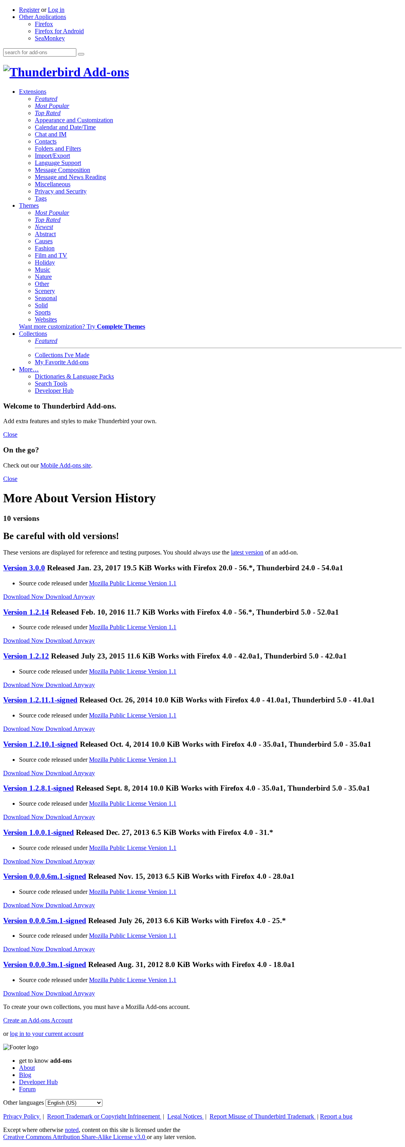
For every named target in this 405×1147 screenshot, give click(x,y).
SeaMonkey (50, 38)
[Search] (81, 54)
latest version (247, 552)
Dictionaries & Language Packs (74, 376)
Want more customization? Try (82, 326)
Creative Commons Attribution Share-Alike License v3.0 (75, 1137)
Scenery (45, 291)
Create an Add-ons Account (37, 1020)
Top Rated (48, 113)
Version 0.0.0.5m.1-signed (44, 920)
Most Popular (52, 105)
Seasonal (46, 298)
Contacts (46, 141)
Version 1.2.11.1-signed (40, 700)
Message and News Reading (70, 177)
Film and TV (51, 255)
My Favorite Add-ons (62, 362)
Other (42, 283)
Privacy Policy (22, 1116)
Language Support (58, 162)
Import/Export (52, 155)
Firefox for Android (59, 31)
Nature (43, 276)
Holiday (45, 262)
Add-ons (105, 72)
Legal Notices (185, 1116)
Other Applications (42, 16)
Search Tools (51, 383)
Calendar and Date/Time (65, 127)
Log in (56, 9)
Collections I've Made (62, 355)
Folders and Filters (58, 148)
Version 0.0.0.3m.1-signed (44, 964)
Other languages (23, 1102)
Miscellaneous (52, 184)
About (27, 1067)
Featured (46, 98)
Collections (33, 333)
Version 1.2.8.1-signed (38, 788)
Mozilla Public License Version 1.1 (132, 583)
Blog (25, 1074)
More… (29, 369)
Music (42, 269)
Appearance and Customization (74, 120)
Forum (27, 1089)
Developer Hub (54, 390)
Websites (46, 319)
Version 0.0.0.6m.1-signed (44, 876)
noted (72, 1129)
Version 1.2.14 (26, 612)
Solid (41, 305)
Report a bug (336, 1116)
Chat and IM (50, 134)
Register (29, 9)
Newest (44, 226)
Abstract (45, 234)
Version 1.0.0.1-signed (38, 832)
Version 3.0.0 (24, 568)
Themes (29, 205)
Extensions (32, 91)
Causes (44, 241)
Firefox (44, 24)
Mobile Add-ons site (65, 465)
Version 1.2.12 (26, 656)
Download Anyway (70, 596)
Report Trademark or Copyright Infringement (104, 1116)
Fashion (45, 248)
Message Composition (62, 170)
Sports (43, 312)
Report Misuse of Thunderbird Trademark (263, 1116)
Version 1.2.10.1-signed (40, 744)
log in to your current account (46, 1033)
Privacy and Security (61, 191)
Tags (41, 198)
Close (10, 434)
